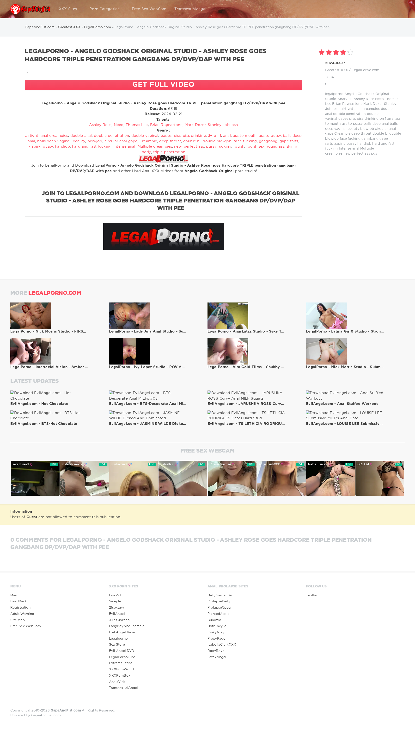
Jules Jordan (119, 620)
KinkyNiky (216, 632)
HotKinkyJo (217, 626)
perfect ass (360, 153)
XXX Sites (68, 9)
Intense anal (349, 148)
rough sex (255, 146)
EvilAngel (117, 613)
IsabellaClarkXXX (222, 644)
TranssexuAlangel (190, 9)
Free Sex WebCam (149, 9)
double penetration (349, 114)
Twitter (311, 595)
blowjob (367, 128)
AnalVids (345, 99)
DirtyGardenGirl (220, 595)
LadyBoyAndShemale (127, 626)
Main (14, 595)
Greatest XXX (336, 70)
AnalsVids (117, 681)
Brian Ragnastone (347, 103)
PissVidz (116, 595)
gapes (343, 118)
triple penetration (169, 152)
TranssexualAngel (123, 687)
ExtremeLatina (121, 663)
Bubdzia (214, 620)
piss (352, 118)
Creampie (342, 133)
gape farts (289, 141)
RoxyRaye (216, 650)
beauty (353, 128)
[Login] (398, 9)
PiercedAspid (219, 613)
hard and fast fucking (91, 146)
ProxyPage (216, 638)
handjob (364, 143)
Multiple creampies (155, 146)
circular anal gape (120, 141)
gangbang (369, 138)
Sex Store (117, 644)
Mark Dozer (373, 103)
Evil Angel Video (123, 632)
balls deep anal (376, 123)
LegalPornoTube (122, 657)
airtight (347, 108)
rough (238, 146)
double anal (81, 135)
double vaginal (145, 135)
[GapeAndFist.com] (30, 9)
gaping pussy (345, 143)
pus (374, 153)
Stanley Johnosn (223, 124)
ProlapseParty (219, 601)
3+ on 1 (214, 135)
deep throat (361, 133)
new (346, 153)
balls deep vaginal (53, 141)
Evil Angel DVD (121, 650)
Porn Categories (104, 9)
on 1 (383, 118)
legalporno (334, 94)
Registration (20, 607)
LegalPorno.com (365, 70)
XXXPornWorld (121, 669)
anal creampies (367, 108)
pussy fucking (218, 146)
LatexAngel (217, 657)
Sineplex (116, 601)
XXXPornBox (119, 675)
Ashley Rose (364, 99)
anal (390, 118)
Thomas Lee (137, 124)
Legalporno (118, 638)
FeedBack (18, 601)
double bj (380, 133)
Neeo (379, 99)
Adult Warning (22, 613)
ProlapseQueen (220, 607)
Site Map (17, 620)
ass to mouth (244, 135)
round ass (275, 146)
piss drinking (368, 118)
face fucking (350, 138)
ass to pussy (352, 123)
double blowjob (217, 141)
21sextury (116, 607)
